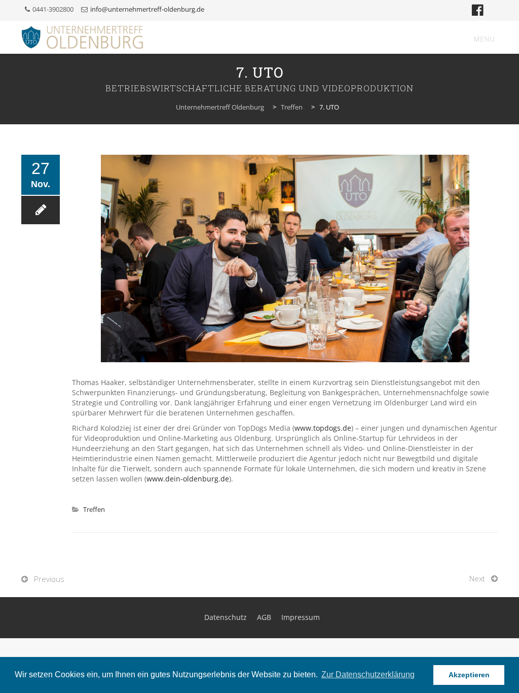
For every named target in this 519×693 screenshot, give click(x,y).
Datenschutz (225, 617)
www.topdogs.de (322, 428)
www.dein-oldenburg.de (187, 478)
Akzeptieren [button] (469, 675)
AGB (264, 617)
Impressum (300, 617)
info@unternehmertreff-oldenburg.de (147, 9)
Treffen (94, 509)
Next (477, 578)
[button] (484, 39)
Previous (49, 579)
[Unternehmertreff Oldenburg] (82, 37)
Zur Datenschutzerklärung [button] (368, 674)
